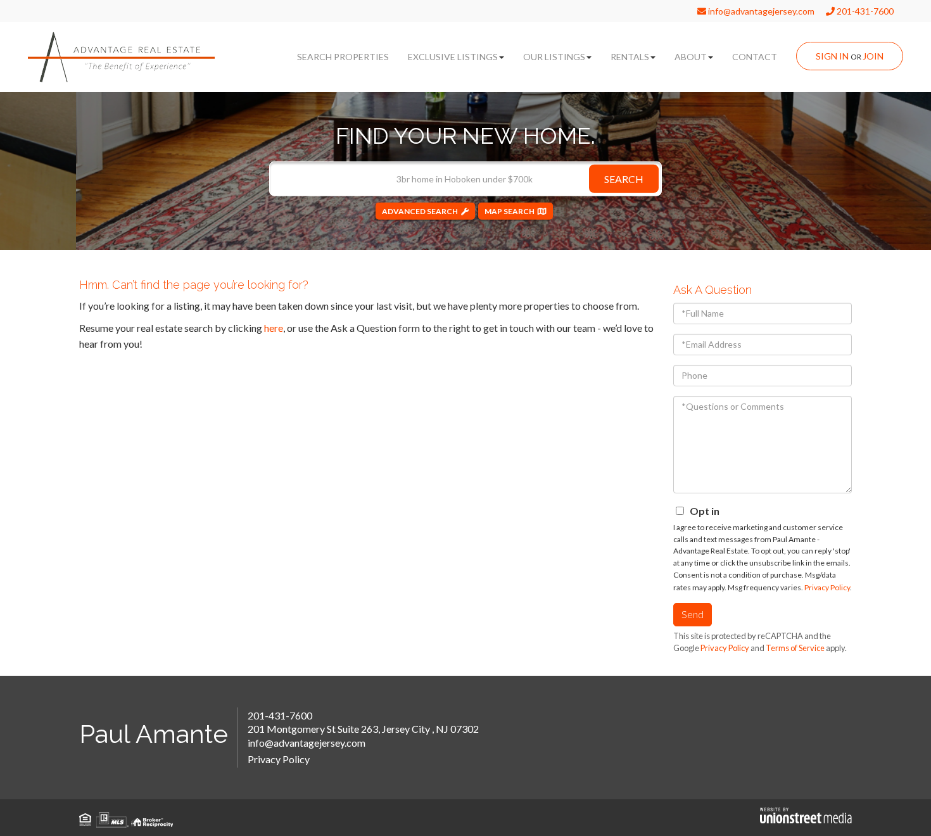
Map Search (509, 210)
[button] (624, 178)
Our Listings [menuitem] (554, 56)
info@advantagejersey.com (760, 11)
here (273, 328)
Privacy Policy (827, 587)
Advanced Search (420, 210)
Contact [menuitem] (754, 56)
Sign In (832, 56)
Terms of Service (795, 648)
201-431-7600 (864, 11)
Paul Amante (153, 734)
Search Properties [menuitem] (343, 56)
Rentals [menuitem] (630, 56)
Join (873, 56)
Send (692, 614)
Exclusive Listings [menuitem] (453, 56)
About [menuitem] (690, 56)
